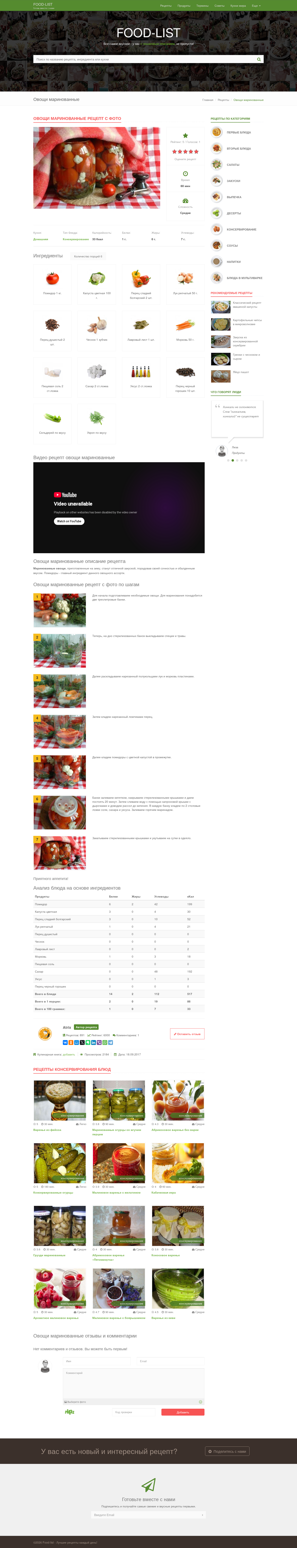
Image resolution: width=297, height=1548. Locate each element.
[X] (82, 1042)
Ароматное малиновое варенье (56, 1318)
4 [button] (241, 460)
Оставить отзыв (188, 1034)
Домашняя (40, 239)
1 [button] (228, 460)
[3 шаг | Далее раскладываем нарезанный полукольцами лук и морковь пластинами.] (59, 691)
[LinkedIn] (93, 1042)
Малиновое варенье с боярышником (118, 1318)
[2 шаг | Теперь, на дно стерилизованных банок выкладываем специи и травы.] (59, 650)
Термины (202, 5)
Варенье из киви (163, 1318)
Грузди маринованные (49, 1255)
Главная (207, 100)
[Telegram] (110, 1042)
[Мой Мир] (76, 1042)
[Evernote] (87, 1042)
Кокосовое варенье (166, 1255)
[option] (237, 428)
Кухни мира (238, 5)
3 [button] (237, 460)
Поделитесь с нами (229, 1451)
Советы (219, 5)
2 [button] (233, 460)
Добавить (183, 1412)
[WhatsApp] (104, 1042)
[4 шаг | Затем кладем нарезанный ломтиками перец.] (59, 731)
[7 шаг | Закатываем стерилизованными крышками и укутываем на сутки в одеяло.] (59, 853)
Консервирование (76, 239)
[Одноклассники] (70, 1042)
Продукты (184, 5)
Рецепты (166, 5)
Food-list (43, 5)
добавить (69, 1054)
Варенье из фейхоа (47, 1130)
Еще (255, 5)
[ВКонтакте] (65, 1042)
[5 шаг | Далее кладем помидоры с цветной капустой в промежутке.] (59, 772)
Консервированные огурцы (53, 1192)
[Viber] (99, 1042)
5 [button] (246, 460)
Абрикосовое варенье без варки (175, 1130)
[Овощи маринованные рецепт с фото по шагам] (96, 167)
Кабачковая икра (164, 1192)
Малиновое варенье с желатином (116, 1192)
